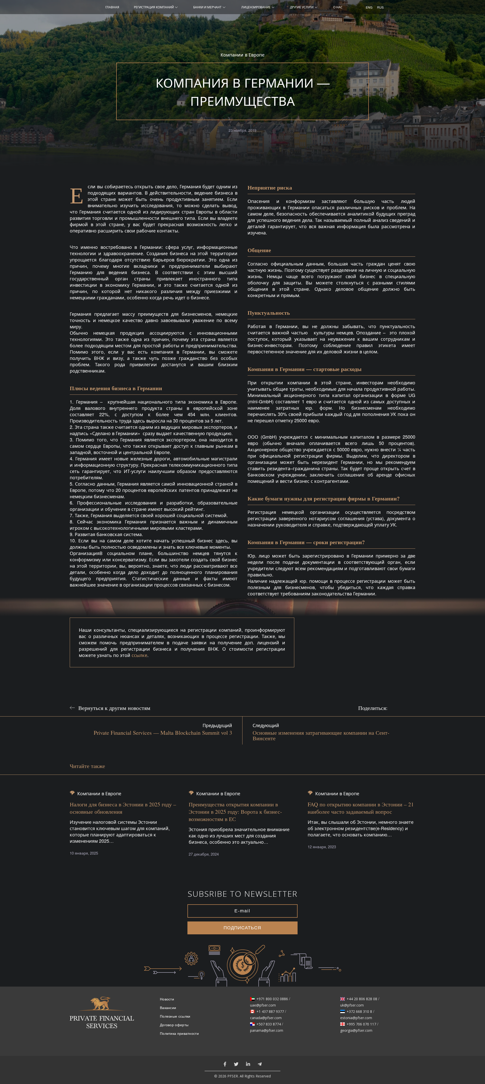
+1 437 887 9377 (270, 1011)
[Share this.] (396, 707)
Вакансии (168, 1008)
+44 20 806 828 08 (362, 999)
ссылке (139, 655)
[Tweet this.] (409, 707)
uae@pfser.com (263, 1005)
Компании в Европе (242, 55)
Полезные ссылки (175, 1016)
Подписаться (242, 927)
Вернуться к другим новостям (114, 707)
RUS (379, 7)
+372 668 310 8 (359, 1011)
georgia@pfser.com (356, 1030)
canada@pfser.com (266, 1018)
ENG (368, 7)
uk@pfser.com (352, 1005)
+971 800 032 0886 (272, 999)
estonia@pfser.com (356, 1018)
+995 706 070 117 (361, 1024)
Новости (167, 999)
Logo (102, 1016)
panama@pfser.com (266, 1030)
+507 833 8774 (268, 1024)
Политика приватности (179, 1034)
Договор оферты (174, 1025)
